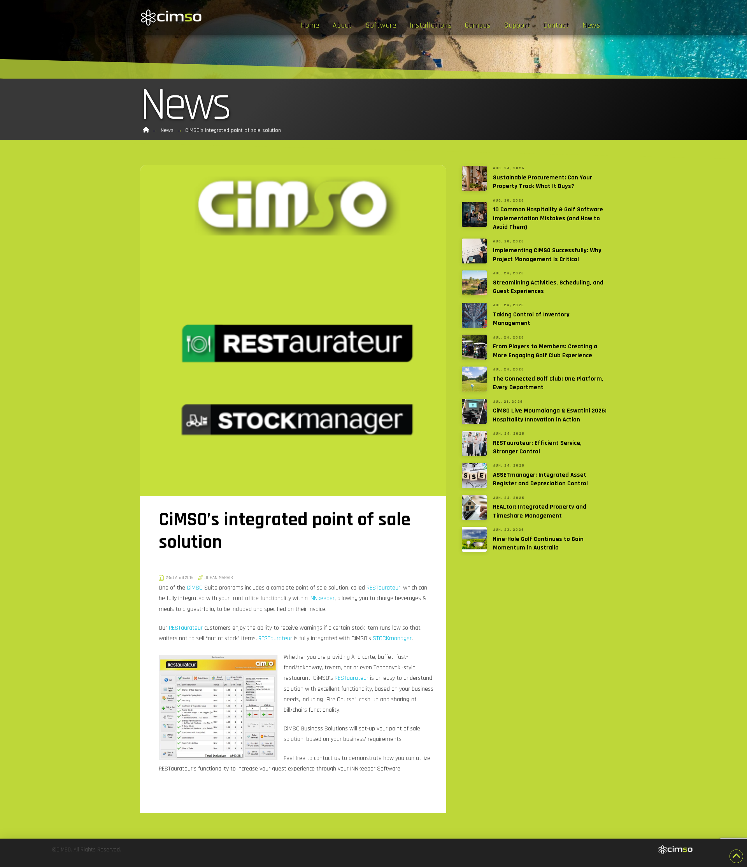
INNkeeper (322, 598)
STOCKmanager (392, 638)
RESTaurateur (383, 588)
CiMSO (195, 588)
